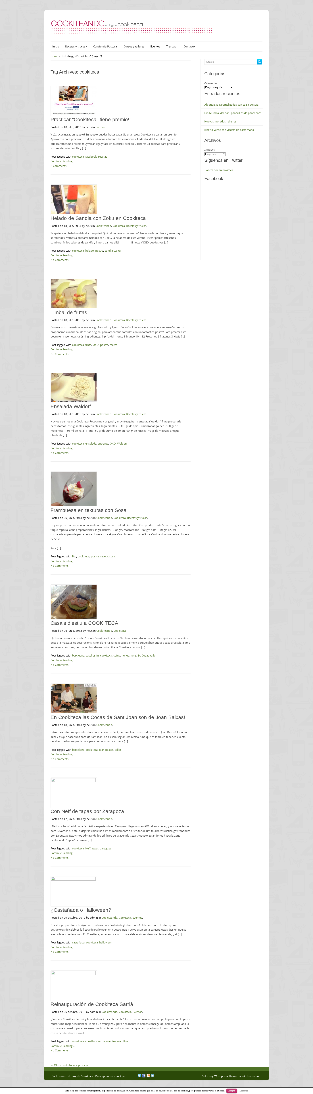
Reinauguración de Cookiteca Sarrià (92, 1004)
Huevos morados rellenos (220, 121)
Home (54, 56)
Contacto (189, 46)
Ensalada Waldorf (71, 406)
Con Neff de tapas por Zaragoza (87, 811)
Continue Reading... (63, 161)
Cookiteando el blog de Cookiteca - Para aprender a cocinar (88, 1076)
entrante (103, 443)
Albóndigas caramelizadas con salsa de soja (231, 104)
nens (133, 655)
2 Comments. (59, 166)
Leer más (243, 1090)
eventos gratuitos (117, 1041)
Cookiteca (119, 226)
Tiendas (172, 46)
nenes (125, 655)
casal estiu (92, 655)
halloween (105, 942)
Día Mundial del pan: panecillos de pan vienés (232, 113)
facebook (91, 156)
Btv (74, 556)
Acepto (231, 1090)
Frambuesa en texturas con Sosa (88, 510)
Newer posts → (78, 1065)
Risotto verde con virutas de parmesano (229, 130)
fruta (88, 345)
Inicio (55, 46)
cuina (116, 655)
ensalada (90, 443)
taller (153, 655)
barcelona (78, 749)
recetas (102, 156)
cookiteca (78, 156)
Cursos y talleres (134, 46)
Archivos (209, 150)
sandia (109, 250)
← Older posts (59, 1065)
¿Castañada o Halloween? (81, 910)
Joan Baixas (106, 749)
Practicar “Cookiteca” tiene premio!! (91, 119)
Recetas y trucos (76, 46)
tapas (95, 848)
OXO (96, 345)
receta (113, 345)
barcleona (78, 655)
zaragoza (105, 848)
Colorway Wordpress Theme (219, 1076)
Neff (88, 848)
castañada (78, 942)
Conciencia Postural (105, 46)
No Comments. (60, 260)
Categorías (210, 83)
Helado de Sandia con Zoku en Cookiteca (98, 218)
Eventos (155, 46)
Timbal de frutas (69, 312)
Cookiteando (103, 226)
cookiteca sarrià (95, 1041)
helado (89, 250)
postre (99, 250)
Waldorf (122, 443)
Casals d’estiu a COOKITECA (84, 623)
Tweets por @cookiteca (218, 170)
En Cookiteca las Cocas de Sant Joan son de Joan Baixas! (118, 717)
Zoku (117, 250)
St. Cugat (143, 655)
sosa (112, 556)
